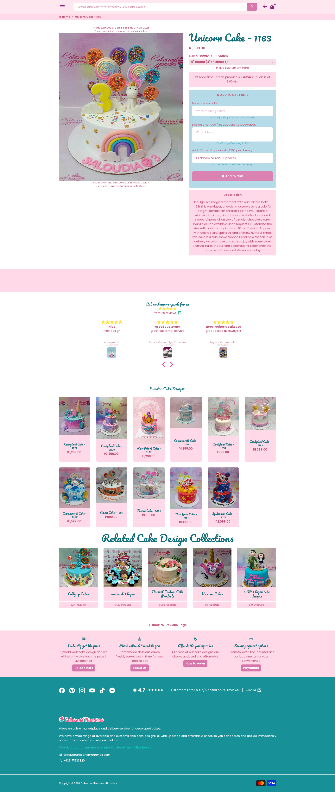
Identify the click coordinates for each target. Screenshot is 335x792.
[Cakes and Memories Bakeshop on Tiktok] (102, 690)
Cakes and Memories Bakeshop (99, 783)
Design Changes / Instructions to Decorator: (224, 124)
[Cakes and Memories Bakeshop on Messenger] (112, 690)
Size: (209, 56)
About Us (140, 668)
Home (64, 17)
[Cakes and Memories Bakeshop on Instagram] (82, 690)
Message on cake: (205, 103)
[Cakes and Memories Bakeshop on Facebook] (62, 690)
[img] (167, 308)
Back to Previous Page (167, 625)
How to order (195, 663)
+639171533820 (72, 760)
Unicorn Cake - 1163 (88, 17)
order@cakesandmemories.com (84, 755)
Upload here (83, 668)
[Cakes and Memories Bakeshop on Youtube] (92, 690)
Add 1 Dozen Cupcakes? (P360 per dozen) (222, 150)
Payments (251, 668)
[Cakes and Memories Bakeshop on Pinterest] (72, 690)
